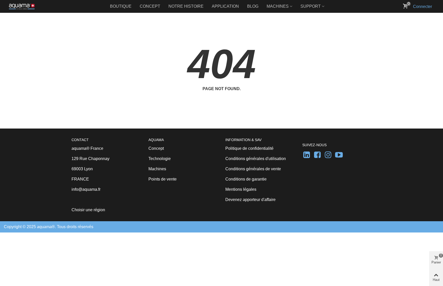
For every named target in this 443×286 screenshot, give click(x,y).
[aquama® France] (22, 6)
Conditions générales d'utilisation (255, 158)
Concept (150, 6)
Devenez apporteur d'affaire (250, 199)
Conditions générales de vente (253, 169)
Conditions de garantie (246, 179)
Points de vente (162, 179)
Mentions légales (240, 189)
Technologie (159, 158)
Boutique (121, 6)
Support (310, 6)
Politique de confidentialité (249, 148)
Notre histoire (186, 6)
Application (225, 6)
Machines (278, 6)
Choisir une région (88, 210)
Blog (252, 6)
